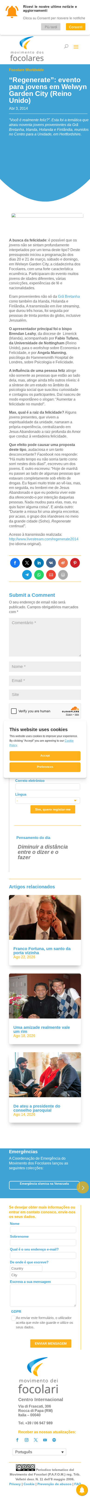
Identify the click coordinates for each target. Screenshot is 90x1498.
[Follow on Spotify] (54, 1440)
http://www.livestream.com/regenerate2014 (43, 539)
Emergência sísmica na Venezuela (44, 1183)
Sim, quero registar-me (53, 809)
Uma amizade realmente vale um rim (41, 1029)
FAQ (77, 1484)
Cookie (29, 1484)
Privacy (15, 1484)
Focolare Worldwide (26, 70)
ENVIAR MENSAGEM (51, 1343)
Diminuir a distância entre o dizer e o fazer (43, 852)
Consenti (75, 26)
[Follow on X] (35, 1440)
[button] (83, 1187)
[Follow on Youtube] (45, 1440)
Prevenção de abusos (54, 1484)
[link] (15, 563)
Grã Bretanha (68, 296)
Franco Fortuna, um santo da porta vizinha (42, 950)
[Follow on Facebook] (17, 1440)
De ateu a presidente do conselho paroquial (36, 1108)
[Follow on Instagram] (26, 1440)
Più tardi (51, 26)
